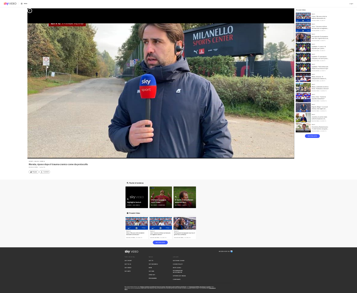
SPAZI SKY (152, 274)
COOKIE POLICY (178, 264)
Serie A (42, 161)
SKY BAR (151, 271)
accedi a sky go (224, 251)
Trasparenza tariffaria (194, 286)
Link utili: (176, 257)
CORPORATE (177, 279)
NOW (150, 267)
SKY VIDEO (128, 267)
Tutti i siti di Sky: (130, 257)
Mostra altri (312, 136)
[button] (34, 172)
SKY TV (151, 260)
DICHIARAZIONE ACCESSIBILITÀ (178, 271)
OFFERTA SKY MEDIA (179, 276)
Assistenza (202, 286)
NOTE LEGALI (177, 267)
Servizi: (151, 257)
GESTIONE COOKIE (178, 260)
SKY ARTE (128, 271)
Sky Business (153, 264)
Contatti (208, 286)
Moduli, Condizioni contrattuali (148, 286)
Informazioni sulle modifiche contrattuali (176, 286)
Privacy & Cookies (160, 286)
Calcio (36, 161)
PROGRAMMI (153, 278)
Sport (31, 161)
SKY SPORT (128, 260)
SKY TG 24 (128, 264)
